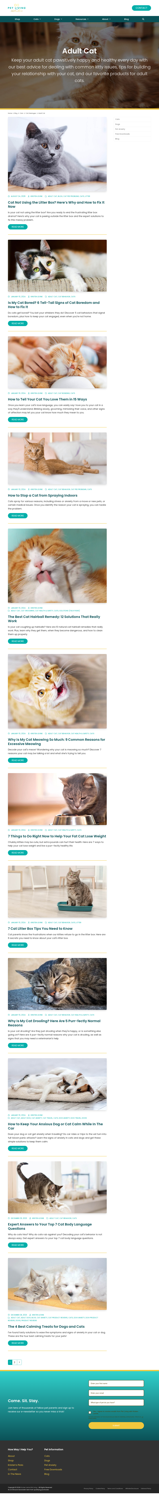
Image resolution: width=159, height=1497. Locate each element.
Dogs (117, 124)
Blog (117, 139)
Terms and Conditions (115, 1489)
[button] (143, 19)
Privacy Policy (88, 1489)
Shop (11, 1460)
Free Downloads (122, 134)
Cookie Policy (100, 1489)
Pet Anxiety (120, 129)
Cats (117, 119)
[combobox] (116, 1402)
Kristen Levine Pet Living (29, 1487)
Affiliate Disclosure (132, 1489)
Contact (141, 8)
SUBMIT (116, 1425)
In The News (14, 1474)
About (11, 1456)
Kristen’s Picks (15, 1465)
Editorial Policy (146, 1489)
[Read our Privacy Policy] (142, 1417)
